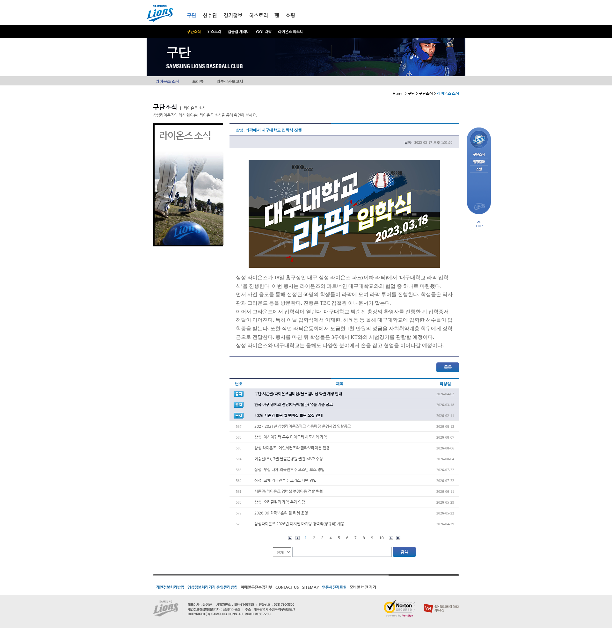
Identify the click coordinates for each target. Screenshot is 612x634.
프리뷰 (198, 81)
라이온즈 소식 (167, 81)
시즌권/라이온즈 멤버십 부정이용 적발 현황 (288, 491)
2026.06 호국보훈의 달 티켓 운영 (281, 513)
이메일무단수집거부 (256, 587)
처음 (290, 538)
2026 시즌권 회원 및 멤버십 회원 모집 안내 (288, 415)
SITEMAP (310, 587)
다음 (391, 538)
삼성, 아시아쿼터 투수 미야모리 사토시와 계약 (290, 437)
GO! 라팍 (264, 31)
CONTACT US (287, 587)
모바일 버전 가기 (363, 587)
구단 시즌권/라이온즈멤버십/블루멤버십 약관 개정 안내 (298, 393)
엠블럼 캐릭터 (239, 31)
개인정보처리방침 (170, 587)
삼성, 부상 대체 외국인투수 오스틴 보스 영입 (289, 469)
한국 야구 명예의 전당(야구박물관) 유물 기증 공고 (293, 404)
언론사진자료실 (334, 587)
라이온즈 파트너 (290, 31)
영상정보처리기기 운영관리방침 (212, 587)
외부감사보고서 (229, 81)
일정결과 (479, 162)
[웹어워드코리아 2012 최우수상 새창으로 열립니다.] (441, 602)
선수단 (210, 15)
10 (381, 538)
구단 (191, 15)
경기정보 (233, 15)
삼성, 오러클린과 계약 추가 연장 (279, 502)
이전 (297, 538)
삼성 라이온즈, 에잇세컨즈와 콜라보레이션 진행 (292, 448)
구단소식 (194, 31)
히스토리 (214, 31)
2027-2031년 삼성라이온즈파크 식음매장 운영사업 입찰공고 (302, 426)
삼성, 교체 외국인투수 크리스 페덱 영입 (285, 480)
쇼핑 (290, 15)
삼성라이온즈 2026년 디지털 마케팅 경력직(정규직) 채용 (299, 523)
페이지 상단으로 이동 (479, 224)
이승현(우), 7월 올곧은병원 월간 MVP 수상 (288, 458)
